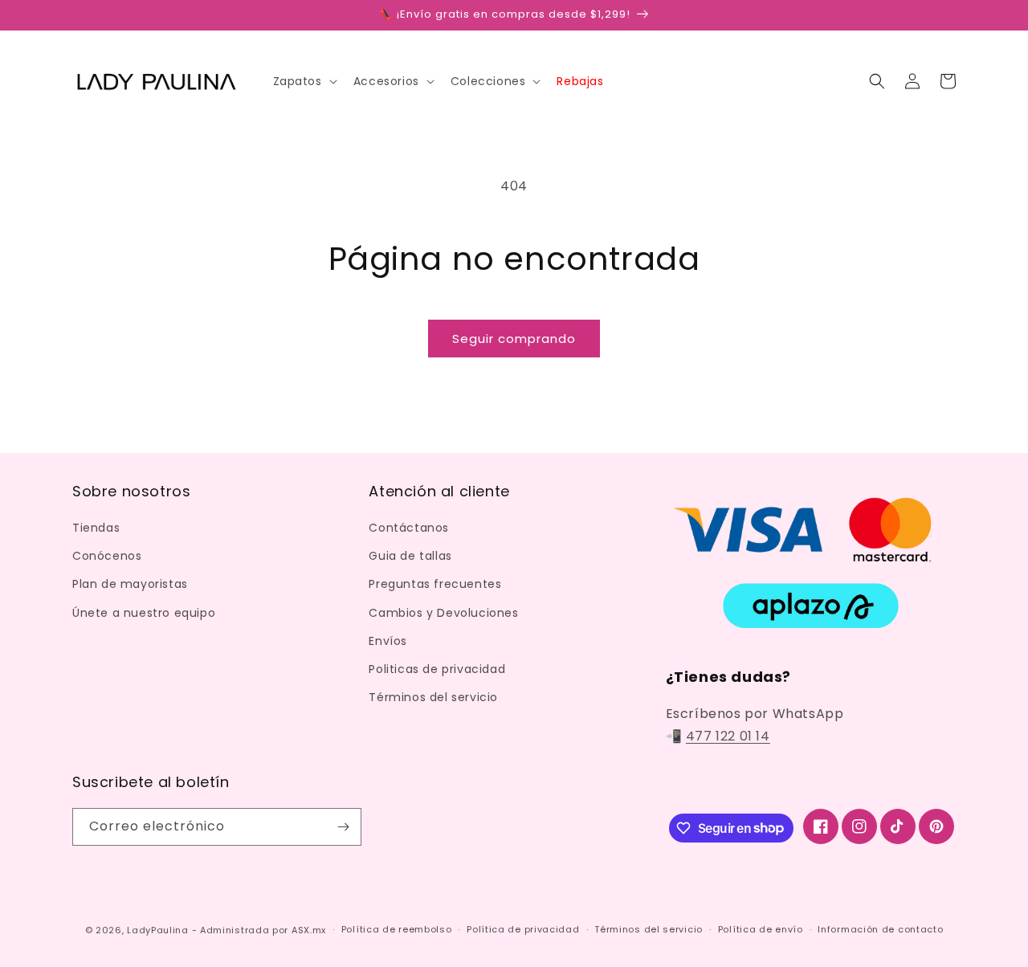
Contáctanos (409, 528)
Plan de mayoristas (130, 584)
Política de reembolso (396, 929)
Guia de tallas (410, 556)
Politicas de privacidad (437, 669)
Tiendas (96, 528)
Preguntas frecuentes (435, 584)
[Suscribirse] (343, 827)
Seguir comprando (514, 338)
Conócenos (106, 556)
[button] (303, 81)
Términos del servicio (433, 697)
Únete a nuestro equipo (143, 613)
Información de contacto (880, 929)
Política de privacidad (523, 929)
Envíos (388, 641)
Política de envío (760, 929)
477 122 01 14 (728, 736)
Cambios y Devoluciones (443, 613)
